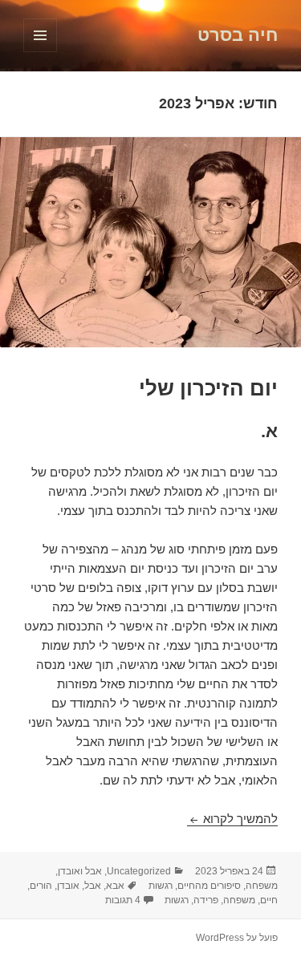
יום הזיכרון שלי (208, 388)
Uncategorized (139, 871)
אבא (115, 885)
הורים (41, 885)
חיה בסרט (237, 35)
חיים (269, 900)
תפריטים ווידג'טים (39, 51)
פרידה (205, 900)
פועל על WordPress (237, 937)
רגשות (160, 885)
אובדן (68, 885)
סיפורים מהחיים (209, 885)
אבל (92, 885)
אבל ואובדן (80, 871)
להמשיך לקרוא (232, 818)
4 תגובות (122, 900)
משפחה (262, 885)
